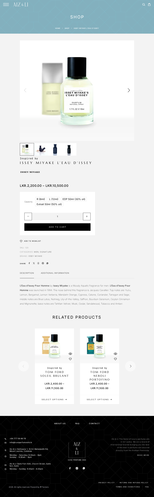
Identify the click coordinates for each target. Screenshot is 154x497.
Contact (94, 423)
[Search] (143, 5)
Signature (46, 252)
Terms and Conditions (128, 487)
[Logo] (20, 5)
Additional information (55, 273)
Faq (147, 487)
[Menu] (6, 4)
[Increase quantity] (87, 216)
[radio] (40, 199)
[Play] (27, 149)
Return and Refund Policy (134, 482)
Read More (143, 455)
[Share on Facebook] (29, 263)
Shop (67, 28)
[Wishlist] (70, 359)
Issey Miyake (35, 256)
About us (60, 423)
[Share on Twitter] (34, 263)
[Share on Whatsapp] (47, 263)
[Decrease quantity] (28, 216)
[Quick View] (70, 353)
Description (27, 273)
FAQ (77, 423)
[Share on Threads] (38, 263)
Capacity (28, 201)
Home (57, 28)
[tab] (27, 275)
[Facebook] (70, 468)
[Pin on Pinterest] (43, 263)
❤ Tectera (44, 487)
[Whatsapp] (83, 468)
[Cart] (149, 5)
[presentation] (25, 90)
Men (36, 252)
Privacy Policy (107, 482)
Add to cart (57, 227)
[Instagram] (77, 468)
